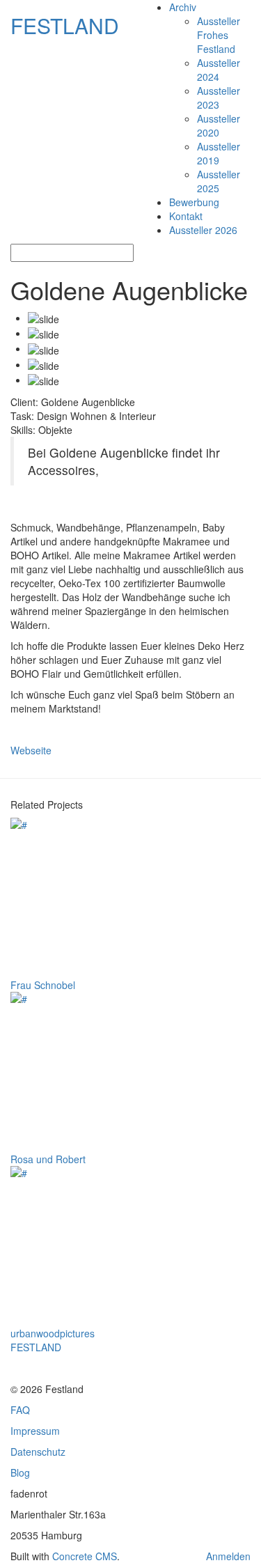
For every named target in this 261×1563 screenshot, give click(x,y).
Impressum (35, 1431)
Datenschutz (37, 1452)
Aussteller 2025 (218, 181)
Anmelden (228, 1556)
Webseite (31, 750)
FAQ (20, 1410)
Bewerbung (194, 202)
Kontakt (186, 216)
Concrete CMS (84, 1556)
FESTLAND (64, 25)
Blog (20, 1472)
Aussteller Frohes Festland (218, 35)
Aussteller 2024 (218, 70)
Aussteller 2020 (218, 125)
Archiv (182, 7)
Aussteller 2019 (218, 153)
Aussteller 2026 (203, 230)
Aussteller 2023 (218, 97)
